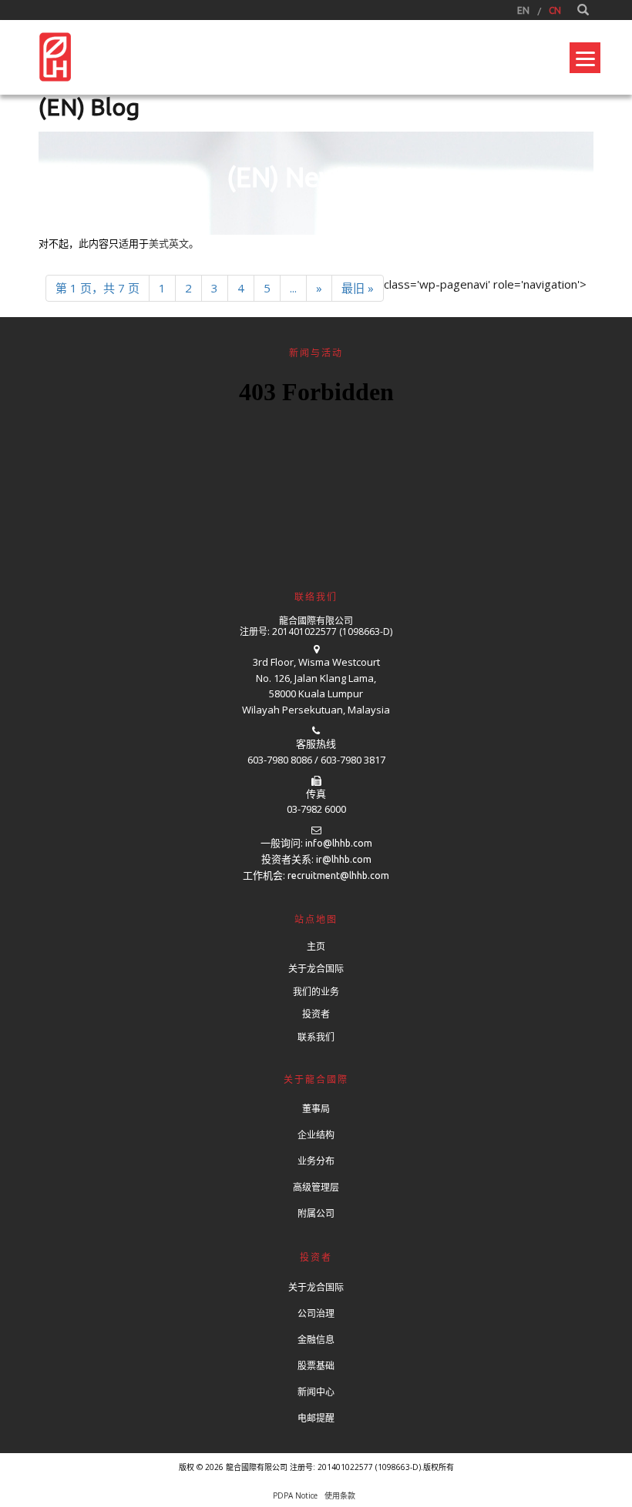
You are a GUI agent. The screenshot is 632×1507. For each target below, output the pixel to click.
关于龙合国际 (316, 969)
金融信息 (316, 1340)
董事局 (316, 1109)
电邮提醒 (316, 1418)
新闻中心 (316, 1392)
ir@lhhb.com (343, 859)
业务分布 (316, 1161)
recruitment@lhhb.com (338, 875)
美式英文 (169, 243)
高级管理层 (316, 1187)
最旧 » (357, 288)
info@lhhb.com (338, 843)
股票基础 (316, 1366)
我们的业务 (316, 992)
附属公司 (316, 1213)
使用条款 (339, 1495)
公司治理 (316, 1313)
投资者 (316, 1014)
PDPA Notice (295, 1495)
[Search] (583, 10)
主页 (316, 946)
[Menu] (585, 57)
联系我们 (316, 1037)
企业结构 (316, 1135)
